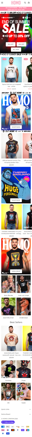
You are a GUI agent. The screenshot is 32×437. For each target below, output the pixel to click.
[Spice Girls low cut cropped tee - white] (11, 69)
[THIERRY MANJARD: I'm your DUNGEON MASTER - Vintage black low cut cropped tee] (11, 217)
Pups (24, 380)
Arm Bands (8, 295)
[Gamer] (23, 391)
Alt (8, 403)
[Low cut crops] (23, 284)
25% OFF (21, 44)
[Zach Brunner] (8, 306)
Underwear (23, 318)
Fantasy (8, 380)
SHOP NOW (16, 127)
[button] (29, 3)
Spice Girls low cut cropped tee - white (11, 85)
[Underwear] (23, 306)
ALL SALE (16, 49)
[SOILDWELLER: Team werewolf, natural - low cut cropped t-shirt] (11, 338)
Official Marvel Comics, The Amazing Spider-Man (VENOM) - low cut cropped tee (11, 162)
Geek (24, 403)
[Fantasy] (8, 369)
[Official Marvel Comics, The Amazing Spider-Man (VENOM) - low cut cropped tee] (11, 145)
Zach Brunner (8, 318)
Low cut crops (23, 295)
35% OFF (11, 44)
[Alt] (8, 391)
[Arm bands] (8, 284)
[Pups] (23, 369)
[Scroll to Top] (29, 428)
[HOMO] (16, 2)
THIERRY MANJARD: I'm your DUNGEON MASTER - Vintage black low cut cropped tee (11, 233)
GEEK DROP (16, 271)
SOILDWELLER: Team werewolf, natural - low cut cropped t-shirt (11, 354)
